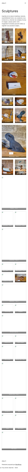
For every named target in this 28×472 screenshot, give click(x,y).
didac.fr (4, 3)
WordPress (18, 464)
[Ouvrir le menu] (25, 3)
